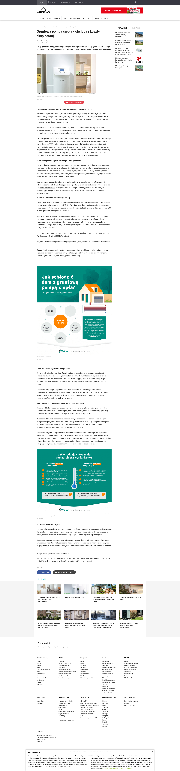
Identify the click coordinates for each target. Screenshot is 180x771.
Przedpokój (84, 669)
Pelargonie (106, 718)
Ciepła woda (41, 676)
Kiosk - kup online (113, 10)
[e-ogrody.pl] (66, 2)
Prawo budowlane (64, 703)
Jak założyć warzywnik (88, 711)
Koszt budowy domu (43, 669)
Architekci (127, 672)
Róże (104, 705)
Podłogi (61, 661)
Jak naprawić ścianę (86, 714)
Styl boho (83, 676)
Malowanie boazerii (64, 669)
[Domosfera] (53, 2)
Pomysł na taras (129, 705)
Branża (126, 703)
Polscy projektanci (130, 669)
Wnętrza (57, 18)
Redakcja (39, 741)
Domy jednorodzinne (131, 701)
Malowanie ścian (63, 665)
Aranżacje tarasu (107, 676)
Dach (38, 672)
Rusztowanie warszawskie (67, 672)
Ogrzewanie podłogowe (66, 711)
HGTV (89, 18)
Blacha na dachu (63, 676)
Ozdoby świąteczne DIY (132, 667)
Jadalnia (83, 672)
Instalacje (40, 684)
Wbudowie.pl (62, 705)
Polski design (128, 674)
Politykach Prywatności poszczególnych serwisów (117, 768)
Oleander (105, 709)
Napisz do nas (41, 739)
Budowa (41, 18)
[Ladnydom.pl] (42, 2)
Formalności (41, 674)
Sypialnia (83, 665)
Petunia (104, 722)
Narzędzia (61, 667)
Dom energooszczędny (66, 720)
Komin (39, 665)
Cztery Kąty (40, 703)
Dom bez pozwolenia (65, 701)
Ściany (39, 682)
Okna (38, 667)
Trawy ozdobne (107, 692)
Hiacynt (104, 701)
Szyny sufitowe (63, 714)
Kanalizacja (62, 718)
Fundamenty (41, 680)
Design (65, 18)
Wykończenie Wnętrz (65, 663)
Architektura (75, 18)
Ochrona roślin (107, 669)
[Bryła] (79, 2)
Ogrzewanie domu (42, 678)
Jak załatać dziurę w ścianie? (89, 705)
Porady (39, 661)
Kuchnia (83, 667)
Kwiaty (104, 726)
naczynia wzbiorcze (47, 188)
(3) (75, 102)
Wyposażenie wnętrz (131, 663)
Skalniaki (105, 665)
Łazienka (83, 663)
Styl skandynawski (86, 678)
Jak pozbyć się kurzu (87, 709)
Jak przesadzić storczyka (88, 703)
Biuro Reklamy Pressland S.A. (46, 737)
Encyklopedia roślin (108, 680)
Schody (39, 663)
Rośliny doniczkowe (109, 667)
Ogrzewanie (47, 27)
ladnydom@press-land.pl (45, 735)
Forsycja (105, 716)
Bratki (104, 720)
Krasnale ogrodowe (108, 682)
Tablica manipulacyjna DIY (88, 718)
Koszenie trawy (107, 674)
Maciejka (105, 714)
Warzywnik (106, 678)
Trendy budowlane (101, 18)
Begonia (105, 703)
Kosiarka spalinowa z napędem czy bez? (109, 689)
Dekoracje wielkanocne (131, 676)
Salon (82, 661)
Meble (126, 661)
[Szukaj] (135, 2)
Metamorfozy (84, 674)
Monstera (105, 661)
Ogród (48, 18)
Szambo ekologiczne (65, 678)
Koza (60, 709)
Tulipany (105, 707)
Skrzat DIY (83, 701)
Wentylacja (62, 716)
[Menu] (140, 2)
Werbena (105, 724)
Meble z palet (106, 672)
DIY (83, 18)
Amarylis (105, 711)
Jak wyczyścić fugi (86, 707)
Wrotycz (105, 684)
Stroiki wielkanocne (130, 678)
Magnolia (105, 686)
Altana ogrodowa (107, 663)
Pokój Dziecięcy (129, 665)
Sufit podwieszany (64, 674)
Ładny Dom (40, 701)
